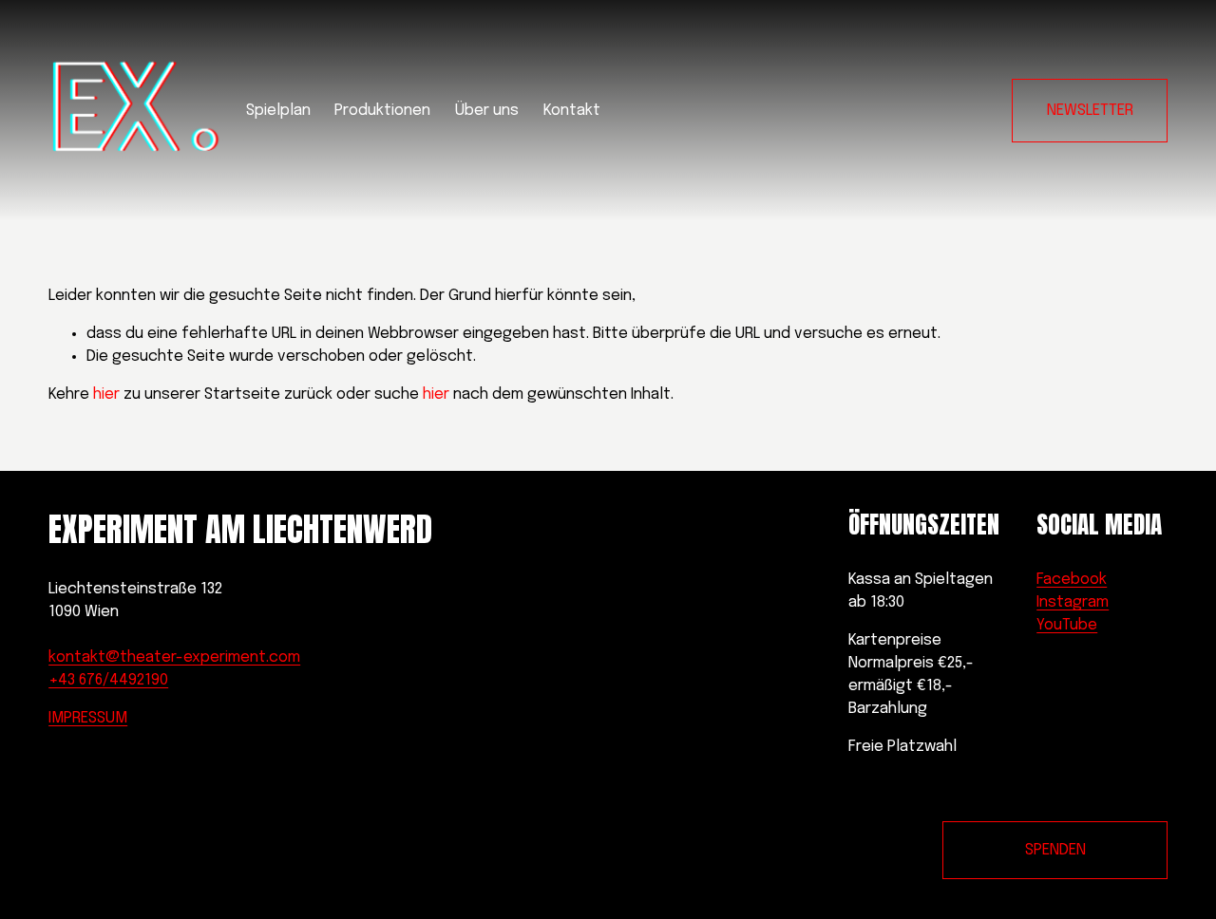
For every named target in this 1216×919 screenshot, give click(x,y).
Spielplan (278, 111)
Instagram (1072, 602)
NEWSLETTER (1090, 111)
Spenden (1055, 850)
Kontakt (571, 111)
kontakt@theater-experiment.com (174, 657)
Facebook (1071, 580)
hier (106, 394)
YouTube (1066, 625)
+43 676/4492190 (108, 680)
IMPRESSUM (87, 718)
